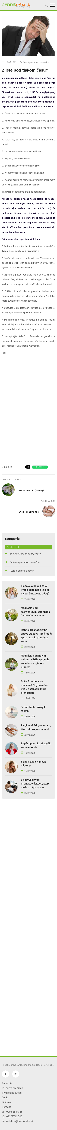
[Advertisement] (28, 431)
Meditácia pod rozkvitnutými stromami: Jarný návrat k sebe (35, 612)
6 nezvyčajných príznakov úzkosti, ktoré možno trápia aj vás (35, 784)
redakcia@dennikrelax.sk (19, 1121)
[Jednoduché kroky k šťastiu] (11, 712)
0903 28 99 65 (14, 1111)
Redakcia (7, 1083)
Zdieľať (41, 467)
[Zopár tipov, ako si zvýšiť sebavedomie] (11, 748)
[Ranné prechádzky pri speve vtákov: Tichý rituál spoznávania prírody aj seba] (11, 638)
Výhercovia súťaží (12, 1092)
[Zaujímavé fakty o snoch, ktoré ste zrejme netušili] (11, 730)
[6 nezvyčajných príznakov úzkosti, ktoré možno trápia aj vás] (11, 786)
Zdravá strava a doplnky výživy (25, 553)
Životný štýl (13, 547)
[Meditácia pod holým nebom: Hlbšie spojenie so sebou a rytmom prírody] (11, 664)
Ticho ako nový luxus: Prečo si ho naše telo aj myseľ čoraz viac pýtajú (35, 590)
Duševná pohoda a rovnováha (35, 62)
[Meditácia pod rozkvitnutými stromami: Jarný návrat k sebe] (11, 614)
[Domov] (16, 5)
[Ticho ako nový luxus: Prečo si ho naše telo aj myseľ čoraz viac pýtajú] (11, 592)
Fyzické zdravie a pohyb (22, 571)
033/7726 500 (14, 1116)
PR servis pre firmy (12, 1088)
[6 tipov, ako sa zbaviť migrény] (11, 766)
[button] (52, 5)
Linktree (6, 1102)
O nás (5, 1097)
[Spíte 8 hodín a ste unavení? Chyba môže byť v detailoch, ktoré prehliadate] (11, 690)
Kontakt (6, 1107)
